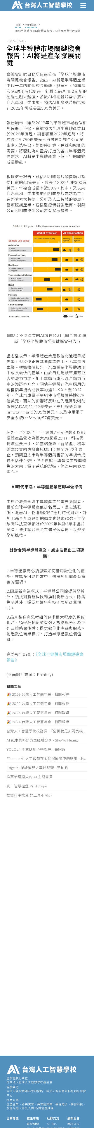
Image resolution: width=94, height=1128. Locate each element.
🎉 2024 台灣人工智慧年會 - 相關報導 (38, 722)
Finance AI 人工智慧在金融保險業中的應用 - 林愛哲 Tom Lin (47, 758)
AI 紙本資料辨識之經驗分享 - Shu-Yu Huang (42, 740)
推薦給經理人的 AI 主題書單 (30, 777)
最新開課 (33, 1124)
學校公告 (73, 1124)
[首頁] (43, 4)
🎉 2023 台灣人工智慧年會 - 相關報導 (38, 694)
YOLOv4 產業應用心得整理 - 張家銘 (36, 749)
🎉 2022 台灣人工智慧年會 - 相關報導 (38, 703)
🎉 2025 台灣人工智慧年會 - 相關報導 (38, 713)
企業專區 (13, 1118)
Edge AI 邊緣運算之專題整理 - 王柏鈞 (37, 768)
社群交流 (53, 1118)
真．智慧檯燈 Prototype (27, 786)
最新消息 (73, 1118)
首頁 (18, 24)
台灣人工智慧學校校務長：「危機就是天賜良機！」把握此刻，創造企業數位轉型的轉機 (47, 731)
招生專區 (33, 1118)
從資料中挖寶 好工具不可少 (29, 795)
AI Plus (52, 1124)
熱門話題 (31, 24)
